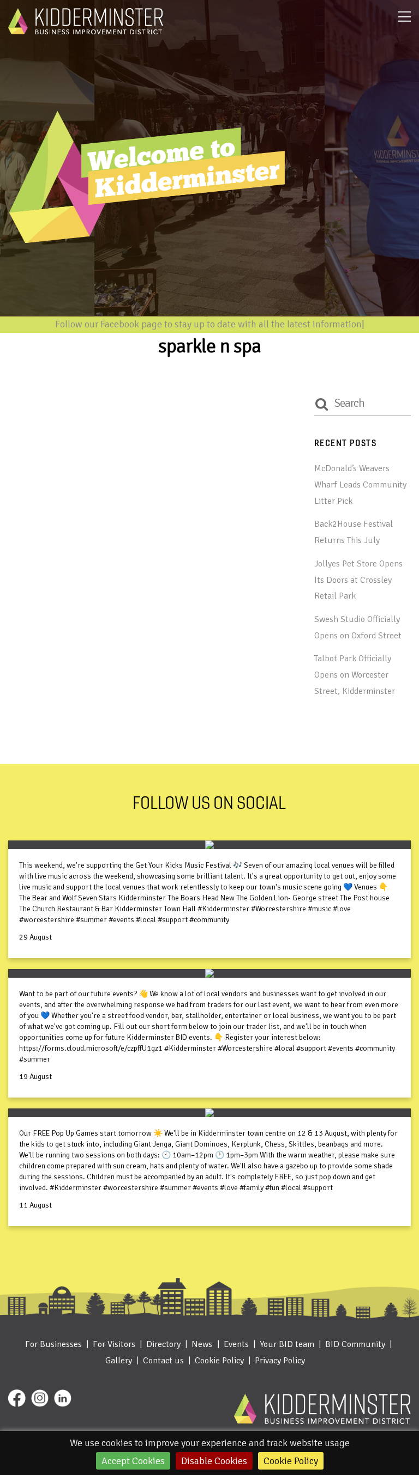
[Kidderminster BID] (85, 30)
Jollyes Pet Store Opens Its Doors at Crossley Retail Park (358, 579)
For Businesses (53, 1344)
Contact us (163, 1360)
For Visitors (114, 1344)
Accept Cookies (133, 1461)
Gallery (118, 1360)
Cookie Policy (291, 1461)
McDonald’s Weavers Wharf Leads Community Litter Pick (360, 484)
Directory (163, 1344)
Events (236, 1344)
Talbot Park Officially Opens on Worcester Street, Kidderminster (354, 674)
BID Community (355, 1344)
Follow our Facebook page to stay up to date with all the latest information (208, 324)
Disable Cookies (214, 1461)
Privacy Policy (280, 1360)
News (201, 1344)
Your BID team (287, 1344)
